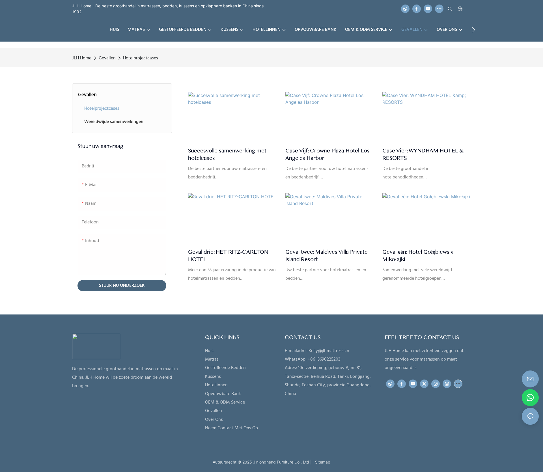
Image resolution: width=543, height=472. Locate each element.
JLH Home (81, 58)
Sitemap (321, 462)
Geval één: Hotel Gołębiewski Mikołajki (418, 256)
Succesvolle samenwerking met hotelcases (227, 154)
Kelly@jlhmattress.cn (329, 351)
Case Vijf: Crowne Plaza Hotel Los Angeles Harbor (327, 154)
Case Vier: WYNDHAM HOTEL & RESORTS (423, 154)
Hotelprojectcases (140, 58)
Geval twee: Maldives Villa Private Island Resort (326, 256)
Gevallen (107, 58)
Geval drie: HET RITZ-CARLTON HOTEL (228, 256)
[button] (473, 29)
